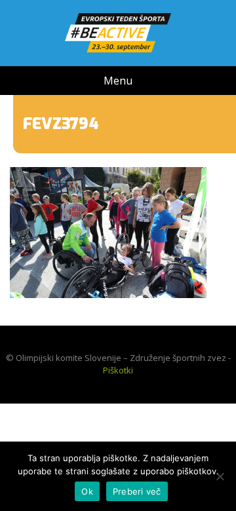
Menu (118, 80)
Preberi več (137, 491)
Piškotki (118, 370)
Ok (87, 491)
